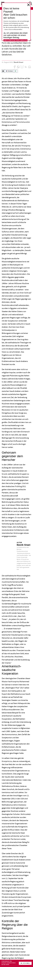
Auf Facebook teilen (14, 67)
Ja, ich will (25, 963)
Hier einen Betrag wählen (15, 40)
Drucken (29, 67)
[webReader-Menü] (3, 71)
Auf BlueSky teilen (22, 67)
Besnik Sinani (18, 62)
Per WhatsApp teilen (18, 67)
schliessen (28, 4)
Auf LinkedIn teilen (26, 67)
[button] (10, 71)
